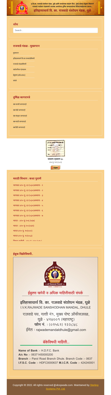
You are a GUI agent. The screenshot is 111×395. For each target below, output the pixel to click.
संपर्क (15, 80)
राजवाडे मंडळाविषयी (19, 64)
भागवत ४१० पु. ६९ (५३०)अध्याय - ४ (28, 200)
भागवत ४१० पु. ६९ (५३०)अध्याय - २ (28, 190)
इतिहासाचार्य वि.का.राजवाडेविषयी (24, 58)
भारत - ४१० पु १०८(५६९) (23, 225)
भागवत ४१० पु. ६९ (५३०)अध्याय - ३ (28, 195)
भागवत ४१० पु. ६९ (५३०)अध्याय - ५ (28, 205)
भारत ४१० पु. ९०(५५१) (22, 230)
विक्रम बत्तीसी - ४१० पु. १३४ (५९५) (27, 240)
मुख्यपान (16, 53)
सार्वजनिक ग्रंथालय (19, 69)
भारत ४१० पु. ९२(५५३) (22, 235)
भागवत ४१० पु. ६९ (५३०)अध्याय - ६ (28, 210)
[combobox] (55, 30)
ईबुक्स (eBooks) (19, 75)
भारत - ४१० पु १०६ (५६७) (24, 220)
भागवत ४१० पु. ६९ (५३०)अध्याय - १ (28, 185)
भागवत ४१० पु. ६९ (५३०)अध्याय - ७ (28, 215)
